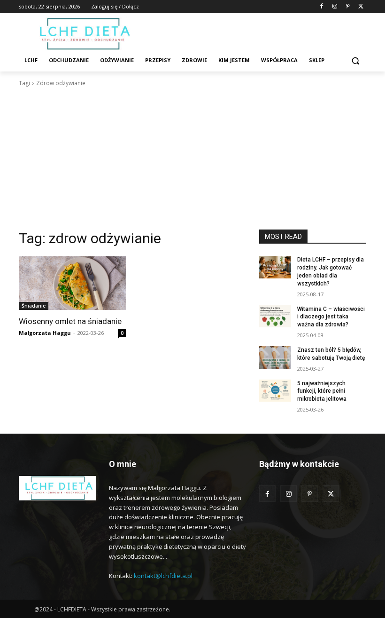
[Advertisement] (192, 158)
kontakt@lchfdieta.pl (163, 575)
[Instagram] (335, 6)
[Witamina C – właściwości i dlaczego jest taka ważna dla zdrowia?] (275, 316)
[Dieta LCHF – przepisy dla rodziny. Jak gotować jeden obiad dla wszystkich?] (275, 267)
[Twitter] (360, 6)
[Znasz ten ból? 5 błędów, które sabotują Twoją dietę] (275, 357)
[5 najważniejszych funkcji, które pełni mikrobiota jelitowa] (275, 391)
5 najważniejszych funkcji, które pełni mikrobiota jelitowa (321, 391)
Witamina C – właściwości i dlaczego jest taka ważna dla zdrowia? (331, 317)
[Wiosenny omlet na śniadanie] (72, 283)
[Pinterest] (347, 6)
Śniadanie (34, 305)
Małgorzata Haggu (45, 332)
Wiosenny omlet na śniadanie (70, 321)
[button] (355, 60)
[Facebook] (321, 6)
